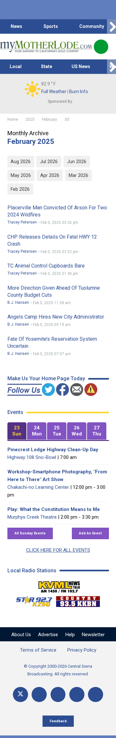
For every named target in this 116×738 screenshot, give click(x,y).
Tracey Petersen (22, 222)
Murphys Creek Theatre (32, 517)
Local (16, 66)
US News (81, 66)
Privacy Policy (81, 650)
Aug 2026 (21, 161)
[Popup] (101, 47)
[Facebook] (39, 694)
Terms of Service (38, 650)
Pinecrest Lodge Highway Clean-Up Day (52, 449)
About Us (21, 634)
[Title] (95, 694)
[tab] (17, 431)
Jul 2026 (49, 161)
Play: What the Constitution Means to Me (53, 509)
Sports (51, 26)
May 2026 (21, 175)
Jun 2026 (76, 161)
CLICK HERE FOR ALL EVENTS (58, 550)
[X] (20, 694)
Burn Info (78, 91)
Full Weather (53, 91)
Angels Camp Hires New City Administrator (55, 317)
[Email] (76, 694)
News (16, 26)
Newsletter (93, 634)
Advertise (48, 634)
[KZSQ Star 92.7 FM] (31, 600)
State (46, 66)
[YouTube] (58, 694)
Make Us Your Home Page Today (46, 378)
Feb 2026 (20, 189)
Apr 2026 (49, 175)
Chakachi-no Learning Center (38, 487)
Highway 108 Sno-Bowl (31, 457)
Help (70, 634)
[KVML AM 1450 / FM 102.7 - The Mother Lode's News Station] (59, 585)
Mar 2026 (78, 175)
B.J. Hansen (18, 302)
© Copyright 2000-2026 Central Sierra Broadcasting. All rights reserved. (58, 670)
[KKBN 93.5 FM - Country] (78, 600)
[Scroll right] (111, 26)
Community (91, 26)
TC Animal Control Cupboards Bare (46, 266)
